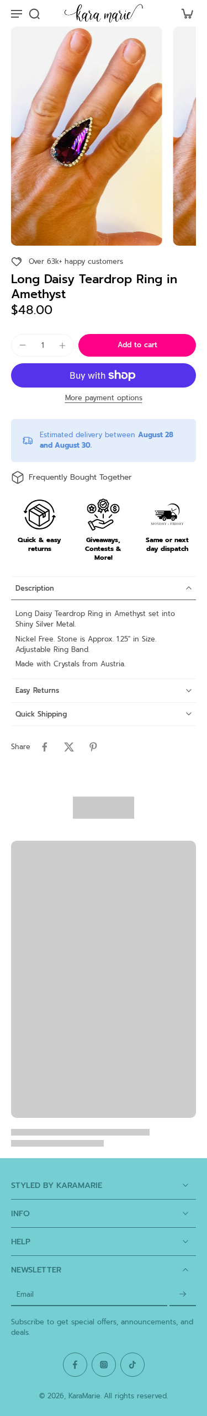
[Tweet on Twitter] (69, 747)
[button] (137, 345)
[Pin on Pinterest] (93, 747)
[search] (34, 13)
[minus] (23, 345)
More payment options (103, 399)
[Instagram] (104, 1365)
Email (25, 1295)
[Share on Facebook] (45, 747)
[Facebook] (75, 1365)
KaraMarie (84, 1396)
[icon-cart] (184, 13)
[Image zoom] (86, 136)
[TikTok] (132, 1365)
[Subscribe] (182, 1295)
